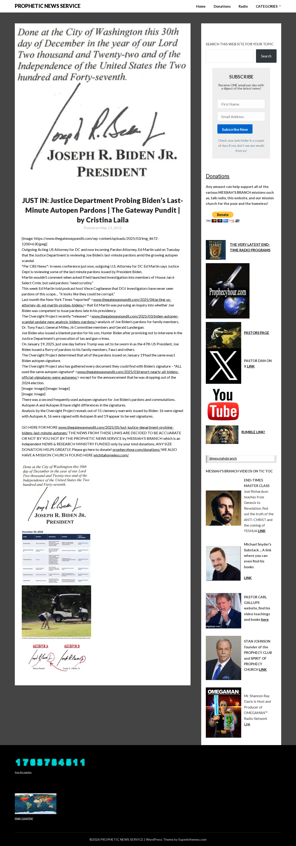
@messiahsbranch (223, 458)
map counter (24, 818)
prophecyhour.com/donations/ (136, 449)
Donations (222, 6)
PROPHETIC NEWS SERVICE (47, 6)
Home (201, 6)
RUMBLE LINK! (253, 432)
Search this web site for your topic (240, 44)
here (265, 619)
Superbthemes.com (192, 839)
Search (266, 56)
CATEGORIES (267, 6)
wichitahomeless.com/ (111, 455)
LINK (251, 366)
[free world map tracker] (35, 813)
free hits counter (23, 772)
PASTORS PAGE (256, 333)
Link (247, 724)
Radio (243, 6)
